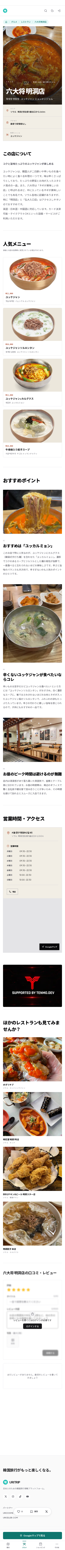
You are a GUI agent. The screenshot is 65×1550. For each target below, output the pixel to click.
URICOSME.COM (11, 1513)
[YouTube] (27, 1496)
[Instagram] (13, 1496)
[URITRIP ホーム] (5, 11)
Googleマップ (51, 947)
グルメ (14, 22)
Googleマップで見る (34, 1535)
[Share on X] (46, 1511)
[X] (5, 1496)
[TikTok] (20, 1496)
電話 (14, 892)
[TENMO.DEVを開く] (32, 986)
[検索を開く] (46, 11)
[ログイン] (59, 11)
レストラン (26, 22)
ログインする (32, 1326)
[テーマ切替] (52, 11)
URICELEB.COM (10, 1517)
